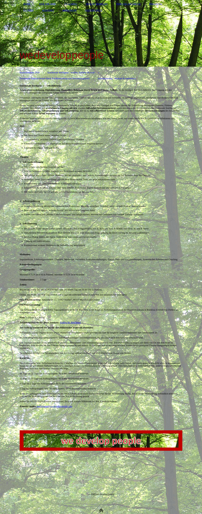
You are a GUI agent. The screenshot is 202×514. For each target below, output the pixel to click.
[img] (101, 33)
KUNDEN (28, 10)
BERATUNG (155, 4)
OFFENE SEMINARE (97, 4)
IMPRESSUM (69, 10)
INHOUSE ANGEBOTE (128, 4)
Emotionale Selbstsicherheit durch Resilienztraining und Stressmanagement (55, 78)
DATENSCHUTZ (93, 10)
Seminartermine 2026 (30, 72)
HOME (26, 4)
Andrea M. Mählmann (70, 322)
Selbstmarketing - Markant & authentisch (117, 78)
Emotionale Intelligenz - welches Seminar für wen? (71, 72)
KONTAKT (48, 10)
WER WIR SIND (47, 4)
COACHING (70, 4)
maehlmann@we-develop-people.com (54, 406)
